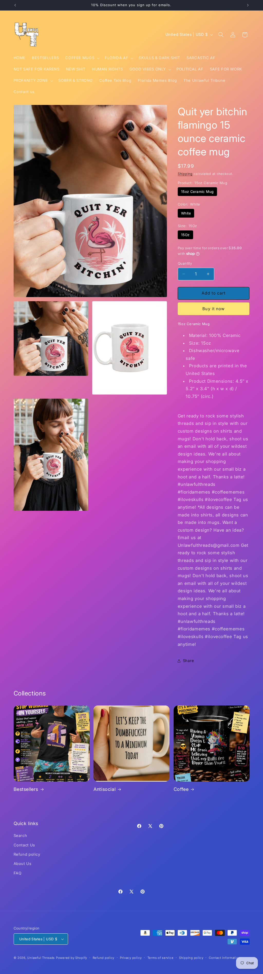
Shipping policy (191, 958)
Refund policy (27, 854)
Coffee (181, 789)
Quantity (185, 263)
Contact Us (24, 845)
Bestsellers (26, 789)
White (186, 213)
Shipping (185, 174)
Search (20, 835)
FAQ (18, 873)
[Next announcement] (247, 5)
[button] (82, 58)
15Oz (185, 235)
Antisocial (104, 789)
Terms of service (160, 958)
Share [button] (188, 660)
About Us (23, 863)
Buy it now (213, 308)
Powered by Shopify (71, 958)
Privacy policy (131, 958)
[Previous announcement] (15, 5)
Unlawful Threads (41, 958)
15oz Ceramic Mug (197, 192)
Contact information (224, 958)
